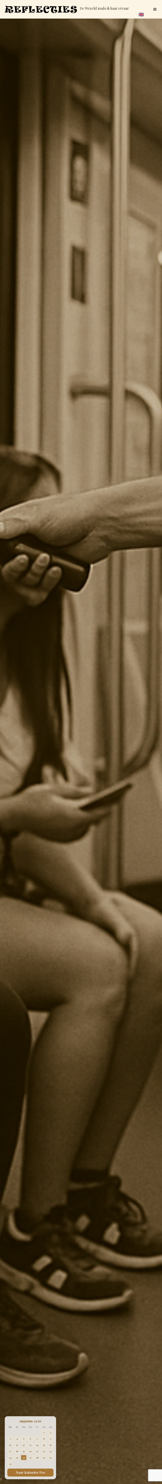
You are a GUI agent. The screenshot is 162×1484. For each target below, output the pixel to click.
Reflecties (41, 9)
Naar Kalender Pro (30, 1472)
